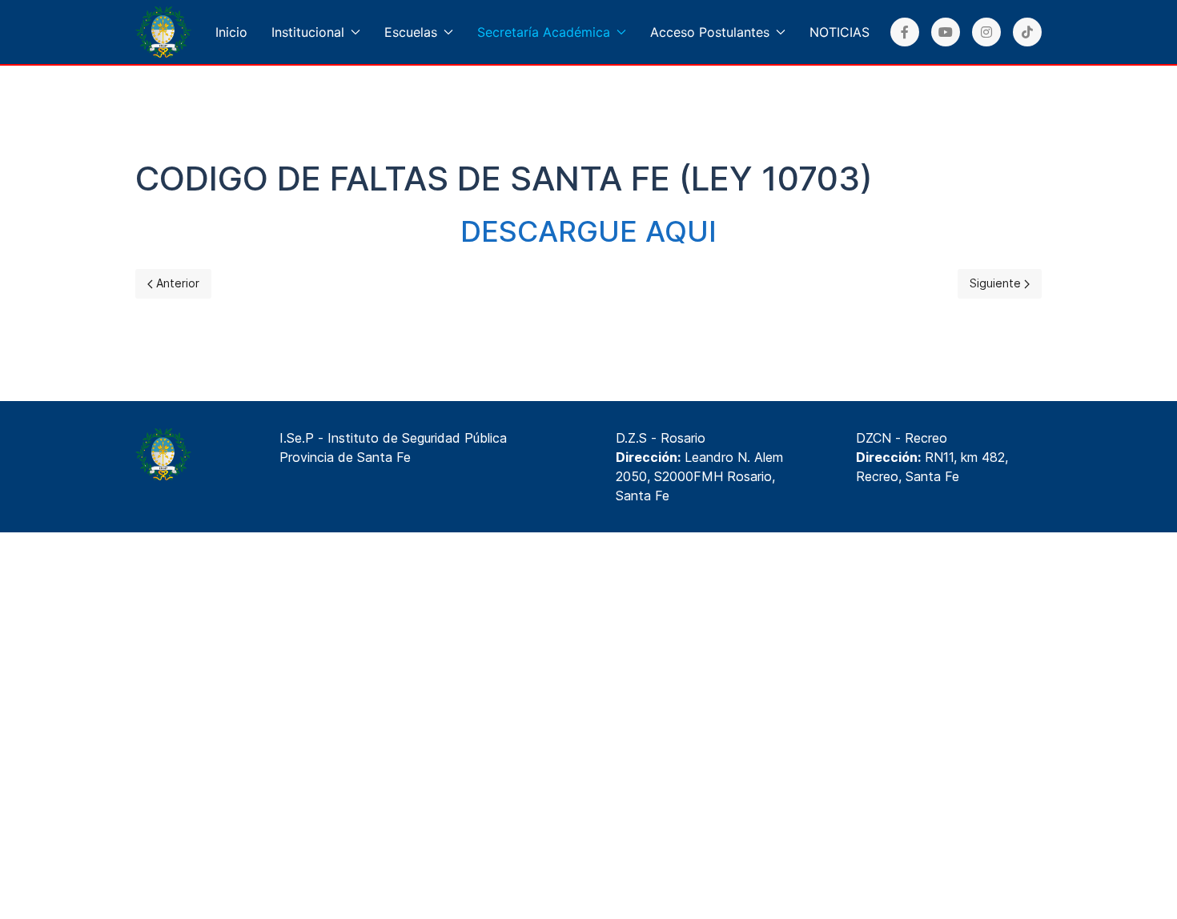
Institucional (307, 32)
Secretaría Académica (543, 32)
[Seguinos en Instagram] (986, 32)
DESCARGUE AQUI (588, 231)
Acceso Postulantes (709, 32)
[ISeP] (163, 32)
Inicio (231, 32)
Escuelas (410, 32)
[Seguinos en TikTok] (1027, 32)
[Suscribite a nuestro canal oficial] (945, 32)
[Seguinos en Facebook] (904, 32)
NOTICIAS (839, 32)
